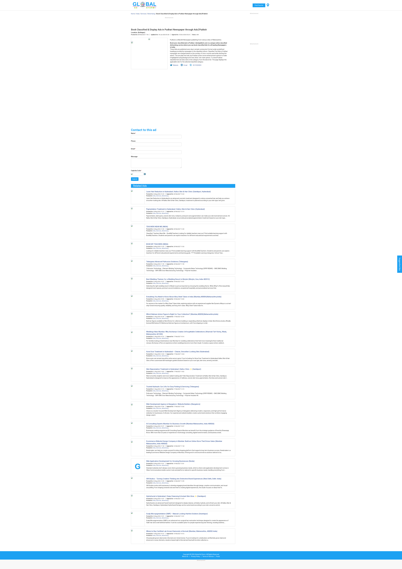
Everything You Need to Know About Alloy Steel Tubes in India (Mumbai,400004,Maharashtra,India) (183, 297)
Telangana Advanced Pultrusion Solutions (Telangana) (167, 262)
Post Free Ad (259, 5)
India (154, 196)
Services (158, 196)
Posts (218, 556)
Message (134, 156)
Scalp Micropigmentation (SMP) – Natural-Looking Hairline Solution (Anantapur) (177, 514)
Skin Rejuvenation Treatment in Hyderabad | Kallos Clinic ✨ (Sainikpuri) (173, 369)
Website (175, 65)
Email (133, 149)
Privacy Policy (195, 556)
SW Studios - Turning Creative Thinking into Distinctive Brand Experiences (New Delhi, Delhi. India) (183, 479)
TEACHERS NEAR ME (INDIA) (157, 227)
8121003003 (197, 65)
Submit (134, 179)
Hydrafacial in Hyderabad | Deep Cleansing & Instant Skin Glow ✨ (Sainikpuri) (176, 496)
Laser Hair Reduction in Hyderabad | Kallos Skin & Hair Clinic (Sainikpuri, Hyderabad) (178, 192)
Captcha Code (136, 170)
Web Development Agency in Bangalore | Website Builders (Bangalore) (173, 404)
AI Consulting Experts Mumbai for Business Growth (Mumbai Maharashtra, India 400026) (180, 424)
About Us (185, 556)
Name (133, 133)
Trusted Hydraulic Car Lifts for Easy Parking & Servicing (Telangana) (172, 387)
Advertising (165, 196)
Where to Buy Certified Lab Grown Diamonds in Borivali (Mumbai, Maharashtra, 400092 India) (181, 531)
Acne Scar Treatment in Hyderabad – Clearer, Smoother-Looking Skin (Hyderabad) (177, 352)
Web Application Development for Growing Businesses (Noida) (170, 461)
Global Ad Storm (200, 554)
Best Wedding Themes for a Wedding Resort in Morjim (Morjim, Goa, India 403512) (178, 279)
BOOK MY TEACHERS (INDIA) (157, 244)
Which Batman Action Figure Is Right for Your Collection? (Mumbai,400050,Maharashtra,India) (182, 314)
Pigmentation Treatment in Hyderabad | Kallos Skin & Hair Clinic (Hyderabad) (175, 209)
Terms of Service (208, 556)
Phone (133, 141)
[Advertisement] (183, 97)
